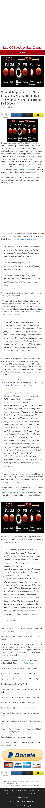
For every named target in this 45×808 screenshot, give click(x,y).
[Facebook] (16, 115)
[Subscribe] (38, 115)
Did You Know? (33, 794)
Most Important (23, 797)
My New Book (8, 790)
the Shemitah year (17, 169)
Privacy (9, 794)
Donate (31, 790)
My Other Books (21, 790)
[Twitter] (27, 115)
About (38, 790)
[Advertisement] (22, 22)
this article (16, 482)
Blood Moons (29, 663)
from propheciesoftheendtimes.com (19, 492)
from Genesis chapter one (26, 239)
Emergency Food (19, 794)
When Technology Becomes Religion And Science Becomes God (22, 786)
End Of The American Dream (22, 47)
